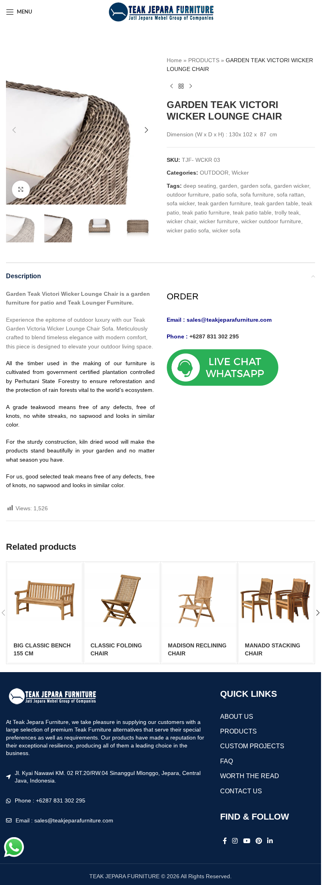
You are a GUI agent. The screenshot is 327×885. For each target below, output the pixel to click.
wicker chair (181, 221)
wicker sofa (226, 230)
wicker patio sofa (188, 230)
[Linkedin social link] (270, 841)
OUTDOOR (214, 172)
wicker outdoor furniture (271, 221)
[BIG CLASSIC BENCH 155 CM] (45, 600)
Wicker (240, 172)
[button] (14, 130)
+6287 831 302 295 (214, 336)
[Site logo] (160, 11)
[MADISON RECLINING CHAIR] (199, 600)
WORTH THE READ (249, 776)
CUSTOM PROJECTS (252, 746)
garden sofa (255, 186)
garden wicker (291, 186)
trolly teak (287, 212)
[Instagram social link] (235, 841)
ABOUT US (236, 716)
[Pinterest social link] (258, 841)
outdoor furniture (188, 194)
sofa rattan (290, 194)
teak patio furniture (206, 212)
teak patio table (252, 212)
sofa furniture (257, 194)
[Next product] (190, 86)
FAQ (226, 761)
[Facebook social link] (225, 841)
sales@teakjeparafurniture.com (229, 320)
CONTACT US (241, 791)
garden (228, 186)
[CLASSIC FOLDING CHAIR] (122, 600)
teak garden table (276, 203)
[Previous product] (171, 86)
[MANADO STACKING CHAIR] (276, 600)
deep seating (199, 186)
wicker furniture (218, 221)
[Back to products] (181, 86)
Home (174, 60)
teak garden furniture (224, 203)
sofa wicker (181, 203)
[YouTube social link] (246, 841)
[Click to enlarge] (21, 190)
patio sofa (224, 194)
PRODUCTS (203, 60)
